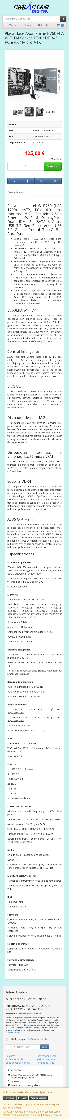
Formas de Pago (45, 1062)
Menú (12, 25)
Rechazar (22, 1098)
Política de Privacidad (13, 1032)
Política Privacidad (15, 1059)
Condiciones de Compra (18, 1062)
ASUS (36, 124)
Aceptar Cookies (38, 1098)
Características (15, 192)
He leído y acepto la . (29, 1039)
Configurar (9, 1098)
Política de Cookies (51, 1114)
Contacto (46, 25)
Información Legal (46, 1055)
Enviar (44, 1046)
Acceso (28, 25)
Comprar (53, 166)
